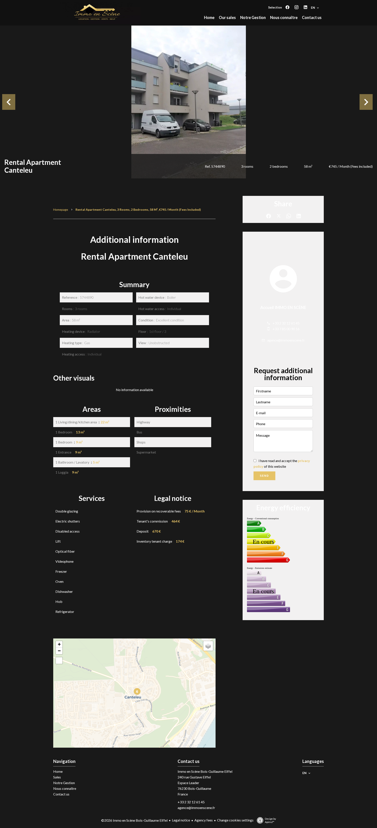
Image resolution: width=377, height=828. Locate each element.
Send (264, 475)
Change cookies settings (235, 820)
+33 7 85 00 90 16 (286, 329)
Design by (270, 820)
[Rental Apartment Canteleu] (188, 102)
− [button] (59, 651)
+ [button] (59, 644)
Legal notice (181, 820)
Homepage (60, 209)
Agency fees (203, 820)
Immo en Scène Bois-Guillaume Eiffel (205, 771)
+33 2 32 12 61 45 (286, 323)
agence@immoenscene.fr (286, 340)
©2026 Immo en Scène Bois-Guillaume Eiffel (134, 820)
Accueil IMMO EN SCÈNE (283, 307)
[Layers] (208, 646)
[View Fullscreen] (59, 660)
